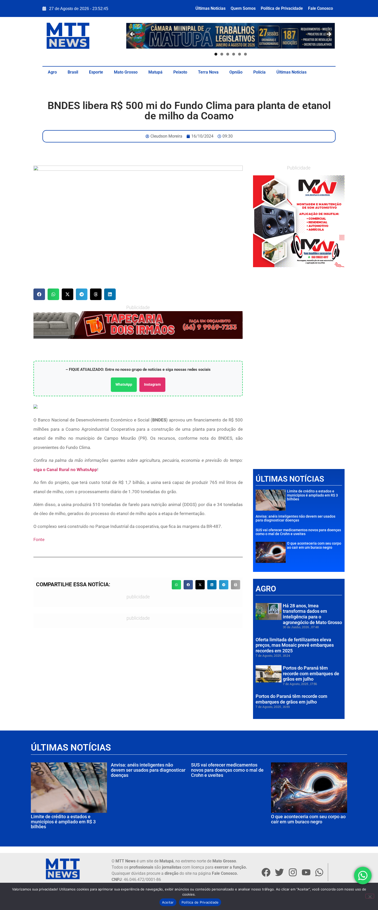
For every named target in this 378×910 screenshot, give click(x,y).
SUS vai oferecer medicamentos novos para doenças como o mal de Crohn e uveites (298, 532)
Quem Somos (243, 8)
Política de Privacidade (282, 8)
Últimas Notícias (210, 8)
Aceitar (168, 902)
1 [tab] (215, 54)
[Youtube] (306, 872)
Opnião (235, 72)
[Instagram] (293, 872)
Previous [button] (133, 34)
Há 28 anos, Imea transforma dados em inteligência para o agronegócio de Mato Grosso (312, 614)
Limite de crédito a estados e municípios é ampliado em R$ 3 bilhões (312, 495)
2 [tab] (221, 54)
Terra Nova (208, 72)
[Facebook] (266, 872)
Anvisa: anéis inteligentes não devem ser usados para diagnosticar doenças (295, 518)
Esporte (96, 72)
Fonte (38, 539)
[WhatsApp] (138, 325)
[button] (39, 294)
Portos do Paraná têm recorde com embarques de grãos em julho (311, 673)
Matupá (155, 72)
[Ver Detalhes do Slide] (299, 221)
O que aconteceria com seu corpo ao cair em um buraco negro (314, 545)
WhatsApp (123, 384)
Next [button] (328, 34)
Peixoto (180, 72)
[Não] (369, 896)
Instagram (152, 384)
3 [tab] (227, 54)
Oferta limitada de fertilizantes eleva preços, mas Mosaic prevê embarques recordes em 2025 (295, 645)
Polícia (259, 72)
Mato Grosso (126, 72)
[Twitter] (279, 872)
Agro (52, 72)
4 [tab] (233, 54)
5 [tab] (239, 54)
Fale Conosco (320, 8)
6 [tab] (245, 54)
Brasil (73, 72)
